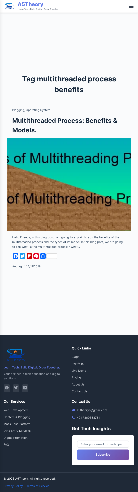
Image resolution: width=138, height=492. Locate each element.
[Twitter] (16, 388)
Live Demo (79, 370)
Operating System (38, 110)
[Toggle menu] (131, 6)
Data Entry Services (17, 430)
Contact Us (79, 391)
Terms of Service (37, 486)
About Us (78, 384)
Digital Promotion (15, 437)
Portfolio (78, 364)
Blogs (75, 357)
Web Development (16, 410)
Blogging (18, 110)
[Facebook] (7, 388)
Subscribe (103, 454)
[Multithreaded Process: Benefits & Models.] (69, 184)
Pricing (76, 377)
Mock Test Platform (17, 424)
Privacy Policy (13, 486)
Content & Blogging (17, 417)
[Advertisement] (69, 25)
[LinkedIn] (25, 388)
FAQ (6, 444)
